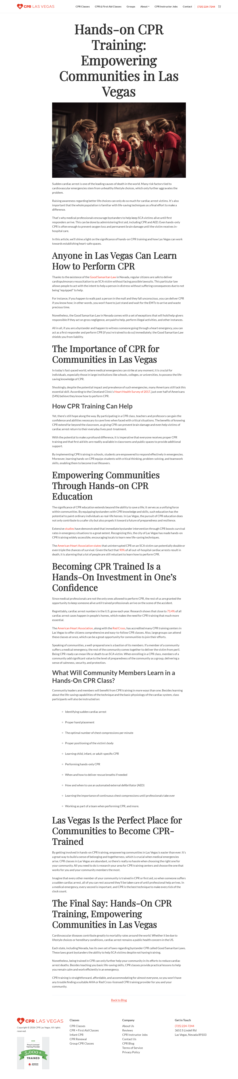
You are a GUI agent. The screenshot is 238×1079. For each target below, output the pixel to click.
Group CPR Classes (82, 1043)
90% (122, 550)
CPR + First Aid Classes (84, 1030)
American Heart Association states (79, 545)
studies (69, 528)
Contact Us (129, 1039)
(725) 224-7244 (206, 6)
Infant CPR (77, 1034)
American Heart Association (75, 628)
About (143, 6)
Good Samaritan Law (103, 277)
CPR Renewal (78, 1039)
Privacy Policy (131, 1052)
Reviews (127, 1030)
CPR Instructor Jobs (166, 6)
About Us (128, 1026)
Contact (187, 6)
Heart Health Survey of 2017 (132, 391)
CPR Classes (83, 6)
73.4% (171, 611)
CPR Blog (128, 1043)
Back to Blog (119, 1000)
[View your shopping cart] (218, 6)
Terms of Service (132, 1048)
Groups (131, 6)
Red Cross (119, 628)
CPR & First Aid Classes (108, 6)
